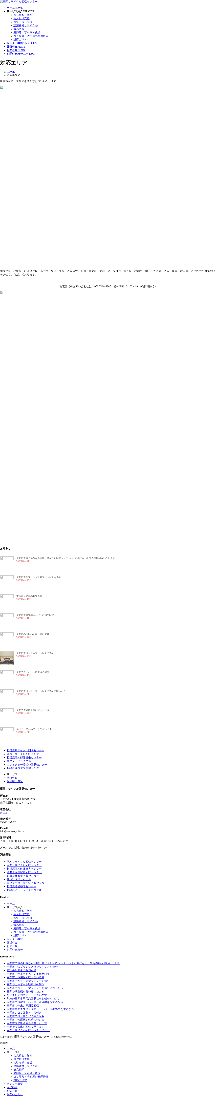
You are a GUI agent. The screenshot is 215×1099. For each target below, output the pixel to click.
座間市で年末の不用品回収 (23, 1005)
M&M (3, 812)
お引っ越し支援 (22, 22)
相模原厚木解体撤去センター (24, 757)
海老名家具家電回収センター (24, 872)
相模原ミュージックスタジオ (24, 890)
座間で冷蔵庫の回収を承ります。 (27, 1026)
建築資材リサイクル (25, 25)
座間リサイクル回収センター (24, 865)
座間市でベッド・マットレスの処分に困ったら (41, 691)
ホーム (11, 903)
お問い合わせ (15, 949)
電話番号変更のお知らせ (29, 596)
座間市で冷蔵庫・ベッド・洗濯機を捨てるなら (35, 1002)
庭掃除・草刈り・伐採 (26, 32)
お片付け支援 (21, 18)
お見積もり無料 (22, 14)
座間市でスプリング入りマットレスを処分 (38, 577)
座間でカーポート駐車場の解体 (32, 672)
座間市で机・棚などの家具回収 (25, 1016)
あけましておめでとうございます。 (35, 729)
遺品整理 (18, 29)
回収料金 (12, 777)
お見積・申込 (15, 781)
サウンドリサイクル (19, 761)
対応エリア (20, 39)
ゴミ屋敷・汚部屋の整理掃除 (30, 36)
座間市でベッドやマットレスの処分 (35, 653)
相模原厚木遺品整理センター (24, 768)
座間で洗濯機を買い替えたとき (32, 710)
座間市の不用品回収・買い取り (32, 634)
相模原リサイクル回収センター (25, 750)
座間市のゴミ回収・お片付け (24, 1012)
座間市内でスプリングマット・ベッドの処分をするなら (40, 1009)
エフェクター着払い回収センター (27, 764)
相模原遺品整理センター (21, 886)
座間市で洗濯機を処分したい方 (25, 1019)
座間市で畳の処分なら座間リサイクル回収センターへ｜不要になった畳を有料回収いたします (65, 558)
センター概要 (15, 939)
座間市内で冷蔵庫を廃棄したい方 (27, 1023)
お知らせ (12, 946)
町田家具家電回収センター (23, 875)
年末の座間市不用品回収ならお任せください (33, 998)
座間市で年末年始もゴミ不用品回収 (35, 615)
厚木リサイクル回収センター (24, 754)
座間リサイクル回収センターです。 (28, 1030)
